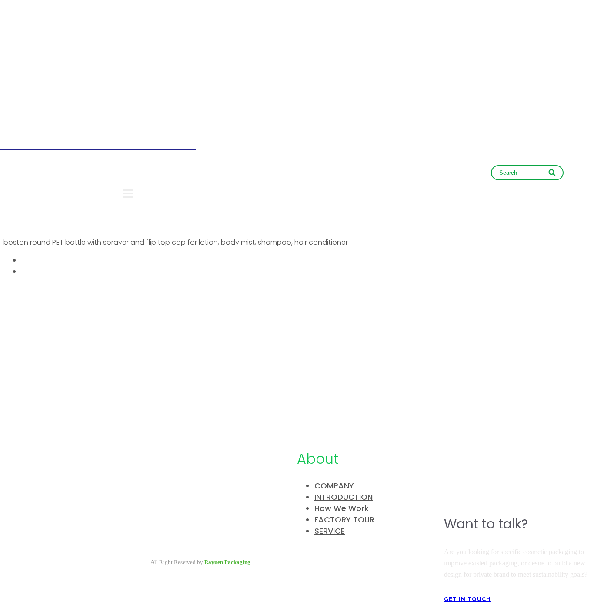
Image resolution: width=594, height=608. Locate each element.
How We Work (341, 508)
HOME (210, 175)
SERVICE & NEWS (385, 175)
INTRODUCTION (343, 497)
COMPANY (260, 175)
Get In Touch (467, 599)
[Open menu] (128, 193)
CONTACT (453, 175)
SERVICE (329, 530)
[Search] (553, 172)
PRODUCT (317, 175)
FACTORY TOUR (344, 519)
